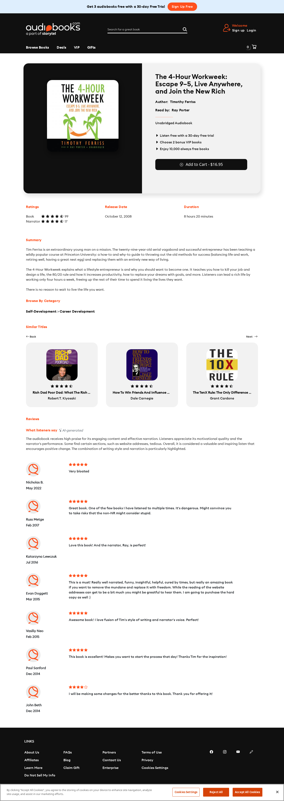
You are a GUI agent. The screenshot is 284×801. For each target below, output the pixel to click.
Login (251, 30)
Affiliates (31, 760)
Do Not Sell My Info (39, 775)
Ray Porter (181, 110)
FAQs (67, 752)
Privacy (147, 760)
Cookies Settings (155, 768)
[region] (142, 792)
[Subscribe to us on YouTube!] (238, 764)
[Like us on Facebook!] (211, 764)
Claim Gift (71, 768)
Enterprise (110, 768)
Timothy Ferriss (182, 102)
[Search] (184, 29)
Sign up (238, 30)
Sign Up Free (182, 6)
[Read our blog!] (251, 764)
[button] (31, 336)
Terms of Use (152, 752)
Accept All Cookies (247, 792)
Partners (109, 752)
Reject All (216, 792)
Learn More (33, 768)
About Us (31, 752)
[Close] (277, 791)
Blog (66, 760)
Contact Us (111, 760)
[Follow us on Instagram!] (224, 764)
